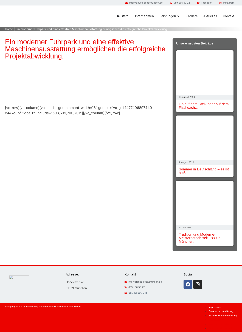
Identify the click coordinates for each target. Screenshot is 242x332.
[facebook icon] (188, 284)
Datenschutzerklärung (221, 311)
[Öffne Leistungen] (178, 16)
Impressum (215, 307)
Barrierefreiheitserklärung (223, 315)
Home (9, 29)
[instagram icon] (197, 284)
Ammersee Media (71, 306)
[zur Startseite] (20, 16)
